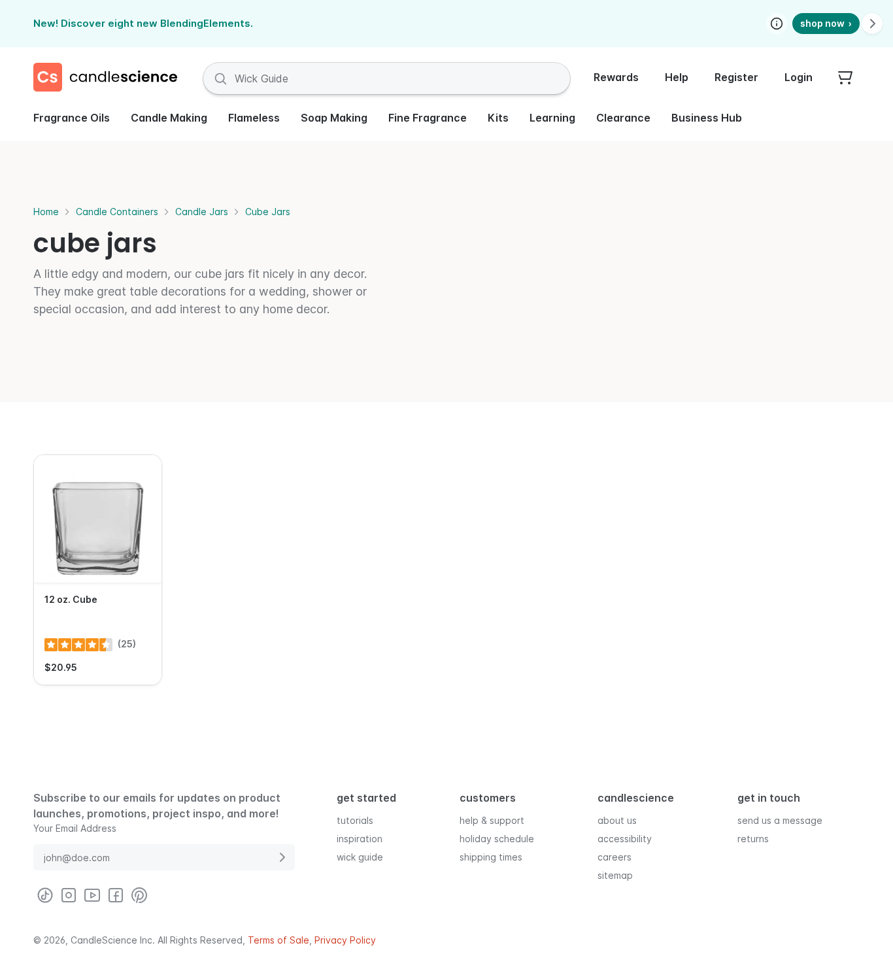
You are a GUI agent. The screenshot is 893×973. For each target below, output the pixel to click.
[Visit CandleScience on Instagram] (68, 895)
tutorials (355, 820)
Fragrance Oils (71, 117)
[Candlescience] (110, 78)
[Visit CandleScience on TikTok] (45, 895)
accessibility (625, 838)
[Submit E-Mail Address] (282, 857)
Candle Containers (117, 211)
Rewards (616, 77)
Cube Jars (267, 211)
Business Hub (706, 117)
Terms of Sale (278, 940)
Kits (498, 117)
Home (46, 211)
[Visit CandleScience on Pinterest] (139, 895)
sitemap (615, 875)
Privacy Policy (345, 940)
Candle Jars (201, 211)
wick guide (360, 856)
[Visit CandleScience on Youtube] (92, 895)
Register (736, 77)
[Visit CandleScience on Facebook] (115, 895)
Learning (552, 117)
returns (753, 838)
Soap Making (334, 117)
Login (798, 77)
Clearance (623, 117)
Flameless (254, 117)
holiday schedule (497, 838)
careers (615, 856)
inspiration (359, 838)
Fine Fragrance (427, 117)
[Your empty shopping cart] (845, 78)
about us (617, 820)
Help (676, 77)
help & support (492, 820)
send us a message (779, 820)
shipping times (491, 856)
